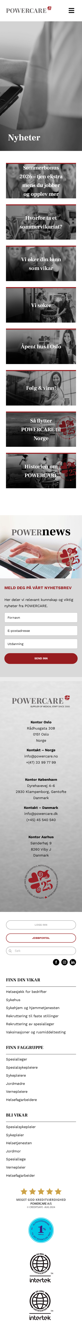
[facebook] (56, 962)
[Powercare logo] (29, 8)
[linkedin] (73, 962)
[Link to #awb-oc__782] (71, 10)
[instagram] (64, 962)
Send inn (41, 658)
